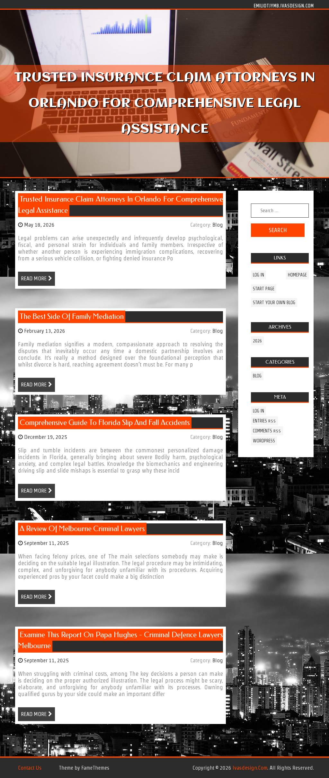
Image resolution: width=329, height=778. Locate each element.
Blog (217, 225)
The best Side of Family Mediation (72, 316)
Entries (264, 420)
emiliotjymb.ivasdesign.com (284, 5)
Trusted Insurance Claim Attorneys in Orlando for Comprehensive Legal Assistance (120, 205)
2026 (257, 340)
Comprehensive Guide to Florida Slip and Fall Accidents (105, 422)
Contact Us (29, 768)
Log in (258, 274)
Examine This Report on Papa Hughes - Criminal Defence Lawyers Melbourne (120, 640)
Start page (263, 288)
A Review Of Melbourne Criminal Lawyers (82, 528)
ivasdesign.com (250, 768)
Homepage (297, 274)
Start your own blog (274, 302)
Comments (267, 430)
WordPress (264, 440)
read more (34, 278)
